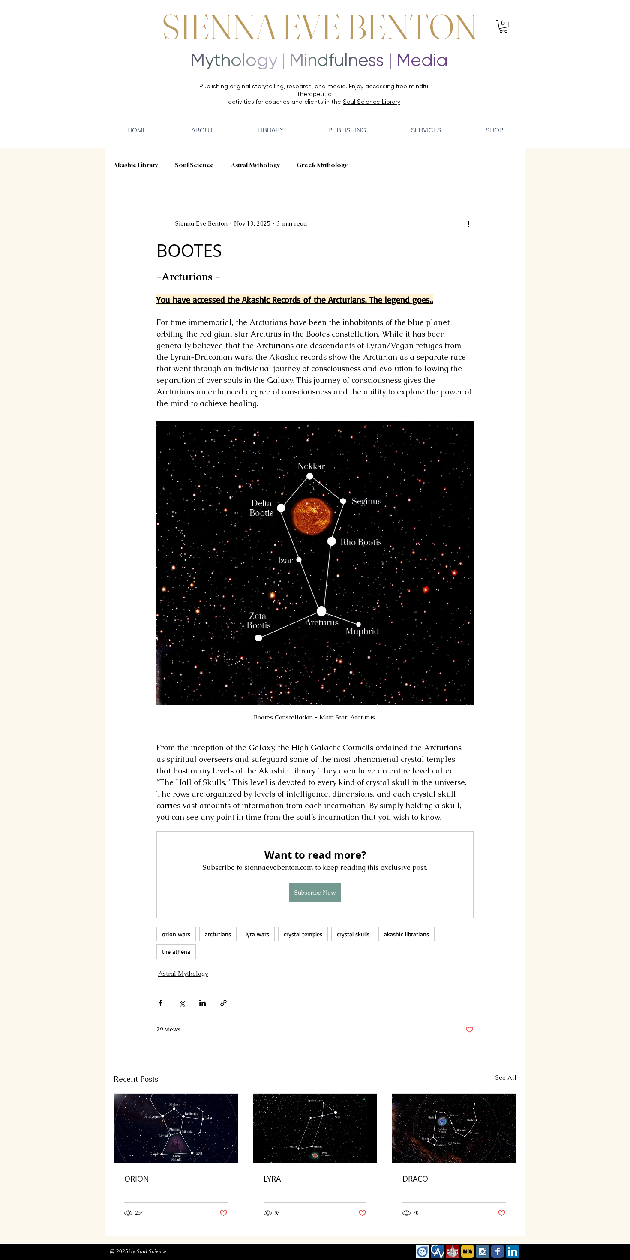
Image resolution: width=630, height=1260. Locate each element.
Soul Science (194, 164)
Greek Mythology (322, 164)
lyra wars (257, 934)
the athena (176, 951)
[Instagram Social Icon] (482, 1251)
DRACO (415, 1178)
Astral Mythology (255, 164)
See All (505, 1077)
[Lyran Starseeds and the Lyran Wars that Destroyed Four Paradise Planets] (315, 1128)
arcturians (218, 934)
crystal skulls (353, 934)
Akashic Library (136, 164)
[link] (503, 26)
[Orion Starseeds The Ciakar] (176, 1128)
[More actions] (468, 224)
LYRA (272, 1178)
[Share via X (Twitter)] (181, 1003)
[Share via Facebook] (160, 1003)
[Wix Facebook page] (497, 1251)
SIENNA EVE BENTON (319, 26)
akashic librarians (406, 934)
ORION (136, 1178)
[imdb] (467, 1251)
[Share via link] (223, 1003)
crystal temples (303, 934)
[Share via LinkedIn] (202, 1003)
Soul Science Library (371, 101)
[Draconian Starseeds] (454, 1128)
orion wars (176, 934)
